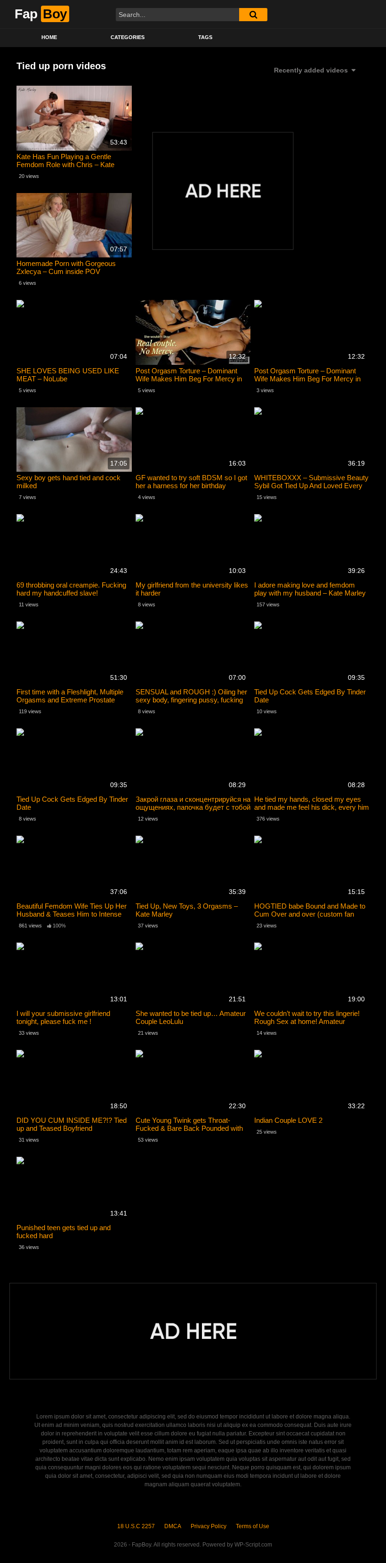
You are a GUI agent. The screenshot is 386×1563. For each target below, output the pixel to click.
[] (253, 14)
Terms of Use (252, 1526)
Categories (128, 37)
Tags (205, 37)
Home (49, 37)
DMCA (172, 1526)
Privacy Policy (208, 1526)
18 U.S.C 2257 (136, 1526)
